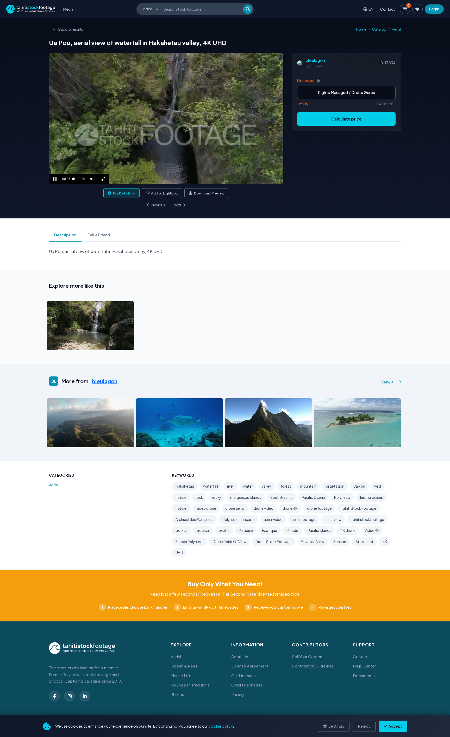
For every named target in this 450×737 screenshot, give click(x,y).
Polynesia (342, 497)
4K (385, 541)
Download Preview (209, 193)
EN (370, 9)
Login (434, 9)
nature (181, 497)
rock (199, 497)
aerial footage (303, 519)
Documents (364, 675)
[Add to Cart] (54, 345)
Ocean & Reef (184, 665)
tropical (203, 530)
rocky (216, 497)
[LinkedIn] (84, 696)
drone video (263, 508)
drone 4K (290, 508)
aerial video (273, 519)
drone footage (319, 508)
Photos (177, 694)
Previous (158, 205)
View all (388, 382)
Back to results (70, 29)
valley (266, 486)
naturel (181, 508)
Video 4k (372, 530)
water (248, 486)
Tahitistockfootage (367, 519)
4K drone (347, 530)
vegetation (335, 486)
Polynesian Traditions (190, 684)
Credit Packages (247, 684)
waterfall (210, 486)
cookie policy (221, 726)
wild (377, 486)
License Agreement (249, 665)
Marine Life (181, 675)
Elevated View (312, 541)
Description (65, 234)
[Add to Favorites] (64, 345)
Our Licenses (243, 675)
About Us (239, 656)
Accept (395, 726)
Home (361, 29)
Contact (387, 9)
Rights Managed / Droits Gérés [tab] (346, 92)
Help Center (364, 665)
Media (68, 9)
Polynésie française (238, 519)
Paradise (246, 530)
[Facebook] (54, 696)
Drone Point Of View (229, 541)
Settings (336, 726)
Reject (364, 726)
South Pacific (281, 497)
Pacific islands (319, 530)
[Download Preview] (74, 345)
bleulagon (315, 60)
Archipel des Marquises (194, 519)
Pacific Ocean (313, 497)
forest (285, 486)
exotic (224, 530)
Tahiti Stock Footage (358, 508)
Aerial (396, 29)
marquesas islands (245, 497)
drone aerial (235, 508)
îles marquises (371, 497)
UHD (179, 552)
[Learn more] (318, 81)
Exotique (269, 530)
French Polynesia (190, 541)
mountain (308, 486)
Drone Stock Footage (273, 541)
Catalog (379, 29)
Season (339, 541)
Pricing (237, 694)
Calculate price (346, 118)
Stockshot (364, 541)
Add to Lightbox (164, 193)
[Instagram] (69, 696)
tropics (182, 530)
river (230, 486)
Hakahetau (185, 486)
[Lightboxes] (417, 9)
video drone (206, 508)
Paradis (292, 530)
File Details (122, 193)
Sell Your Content (308, 656)
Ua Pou (359, 486)
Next (177, 205)
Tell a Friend (99, 234)
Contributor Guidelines (313, 665)
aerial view (332, 519)
